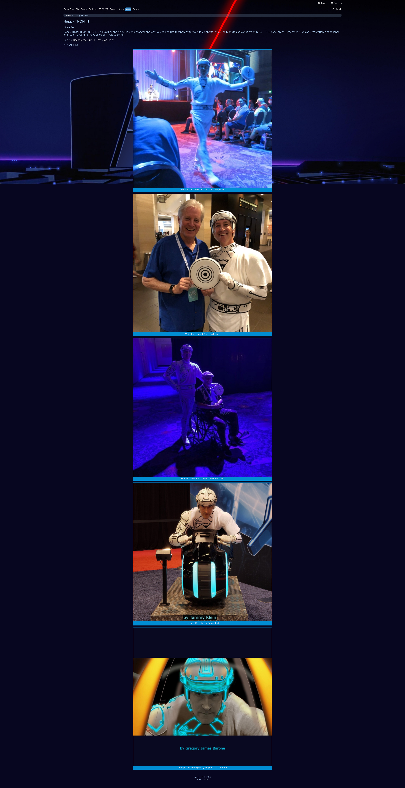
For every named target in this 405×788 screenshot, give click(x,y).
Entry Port (69, 9)
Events (113, 9)
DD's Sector (81, 9)
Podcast (93, 9)
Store (121, 9)
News (128, 9)
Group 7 (137, 9)
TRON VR (103, 9)
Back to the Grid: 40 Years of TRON (94, 40)
